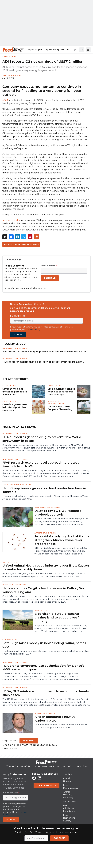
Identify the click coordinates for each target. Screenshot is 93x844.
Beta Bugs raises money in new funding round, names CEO (44, 644)
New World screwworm (15, 348)
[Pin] (30, 236)
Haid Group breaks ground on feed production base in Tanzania (44, 490)
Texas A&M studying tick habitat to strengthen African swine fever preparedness (62, 540)
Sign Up (18, 335)
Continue (59, 838)
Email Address (49, 266)
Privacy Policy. (33, 329)
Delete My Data (46, 785)
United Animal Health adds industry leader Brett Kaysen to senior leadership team (45, 567)
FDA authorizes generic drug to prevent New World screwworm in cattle (44, 351)
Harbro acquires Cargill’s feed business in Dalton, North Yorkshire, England (45, 590)
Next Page (29, 741)
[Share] (11, 236)
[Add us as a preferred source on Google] (36, 236)
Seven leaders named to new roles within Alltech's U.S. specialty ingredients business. (61, 726)
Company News (10, 562)
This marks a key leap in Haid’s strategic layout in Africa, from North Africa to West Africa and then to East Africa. (45, 497)
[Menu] (88, 49)
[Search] (81, 49)
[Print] (4, 236)
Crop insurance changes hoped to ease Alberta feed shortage (61, 392)
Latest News (9, 57)
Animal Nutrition (11, 220)
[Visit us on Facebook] (34, 778)
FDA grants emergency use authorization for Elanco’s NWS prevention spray (43, 667)
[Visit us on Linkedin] (39, 778)
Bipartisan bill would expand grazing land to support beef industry (57, 617)
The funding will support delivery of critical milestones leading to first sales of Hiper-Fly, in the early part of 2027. (46, 652)
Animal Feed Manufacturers (56, 402)
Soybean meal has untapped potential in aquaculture (14, 392)
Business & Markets (45, 713)
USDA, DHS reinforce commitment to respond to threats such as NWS (45, 693)
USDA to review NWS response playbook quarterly (58, 512)
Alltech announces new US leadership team (55, 718)
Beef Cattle (41, 610)
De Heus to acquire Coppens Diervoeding (60, 408)
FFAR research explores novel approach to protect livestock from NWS (43, 362)
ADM (5, 100)
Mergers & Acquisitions (14, 585)
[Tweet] (23, 236)
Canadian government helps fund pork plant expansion (15, 407)
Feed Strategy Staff (11, 75)
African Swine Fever (45, 533)
